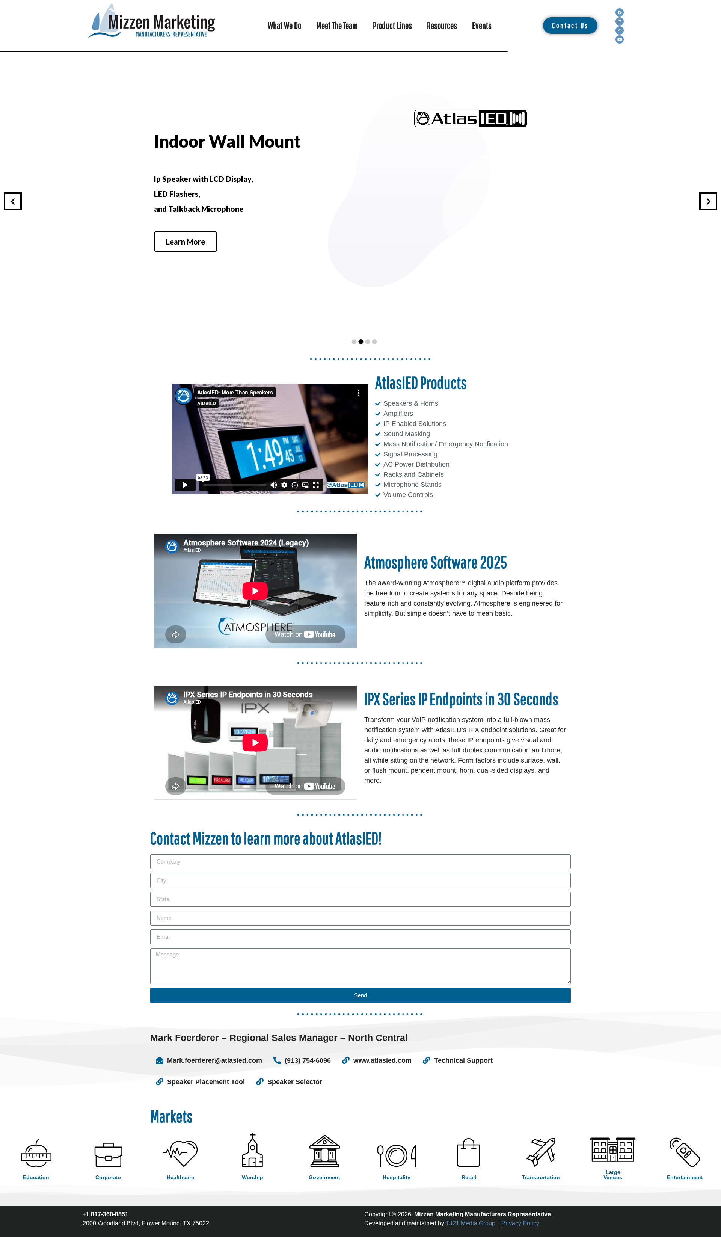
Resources (442, 25)
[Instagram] (619, 30)
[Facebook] (619, 12)
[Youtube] (619, 39)
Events (482, 25)
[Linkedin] (619, 21)
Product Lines (392, 25)
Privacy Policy (520, 1223)
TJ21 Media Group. (471, 1223)
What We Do (284, 25)
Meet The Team (337, 25)
